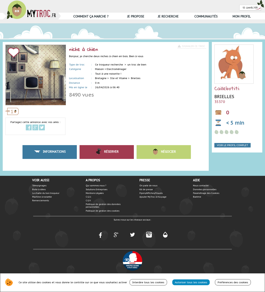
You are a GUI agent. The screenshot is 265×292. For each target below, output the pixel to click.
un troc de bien (136, 64)
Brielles (135, 78)
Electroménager (116, 69)
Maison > (100, 69)
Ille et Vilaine (118, 78)
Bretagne (101, 78)
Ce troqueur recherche (109, 64)
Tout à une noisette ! (108, 73)
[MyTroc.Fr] (31, 1)
